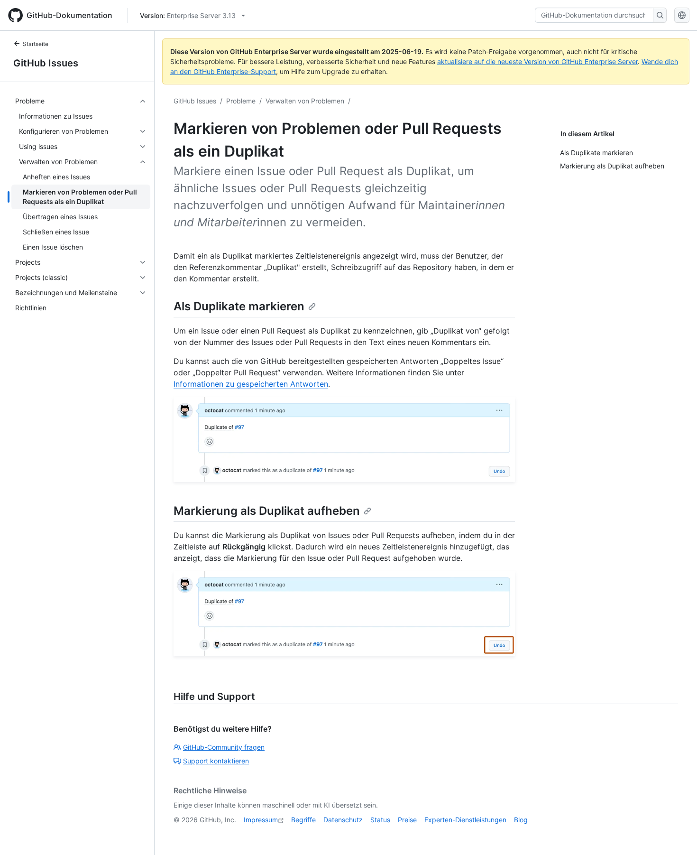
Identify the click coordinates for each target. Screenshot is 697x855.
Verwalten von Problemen (305, 101)
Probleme (241, 101)
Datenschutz (343, 820)
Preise (407, 820)
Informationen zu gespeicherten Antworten (251, 384)
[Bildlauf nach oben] (676, 834)
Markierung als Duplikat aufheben (267, 511)
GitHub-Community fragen (224, 747)
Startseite (35, 43)
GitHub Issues (45, 63)
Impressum (261, 820)
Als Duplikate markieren (239, 306)
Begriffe (303, 820)
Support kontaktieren (216, 761)
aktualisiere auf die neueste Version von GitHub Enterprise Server (537, 61)
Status (380, 820)
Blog (521, 820)
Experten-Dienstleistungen (465, 820)
